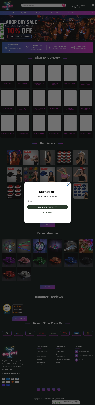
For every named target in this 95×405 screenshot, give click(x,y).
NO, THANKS (47, 212)
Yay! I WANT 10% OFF (47, 207)
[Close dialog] (68, 184)
